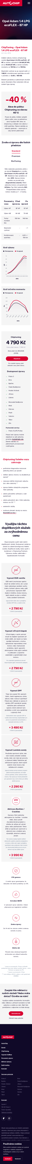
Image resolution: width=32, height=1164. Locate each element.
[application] (16, 266)
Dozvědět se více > (9, 513)
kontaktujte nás (17, 439)
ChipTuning (5, 1051)
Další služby (5, 1065)
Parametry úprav (7, 1058)
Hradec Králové (5, 1084)
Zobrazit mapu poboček (16, 1018)
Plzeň (3, 1092)
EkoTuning (16, 161)
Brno (18, 1078)
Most (2, 1089)
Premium (16, 156)
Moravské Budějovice (23, 1086)
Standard (16, 151)
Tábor (3, 1094)
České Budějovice (22, 1081)
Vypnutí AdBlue (6, 1055)
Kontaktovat (16, 1013)
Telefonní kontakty (6, 1112)
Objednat (17, 359)
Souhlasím (8, 1159)
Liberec (3, 1086)
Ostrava (19, 1089)
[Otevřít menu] (29, 3)
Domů (3, 1048)
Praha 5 (3, 1078)
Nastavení (18, 1159)
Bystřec (3, 1081)
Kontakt (4, 1069)
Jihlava (19, 1084)
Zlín (18, 1094)
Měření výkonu (6, 1062)
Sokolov (19, 1092)
